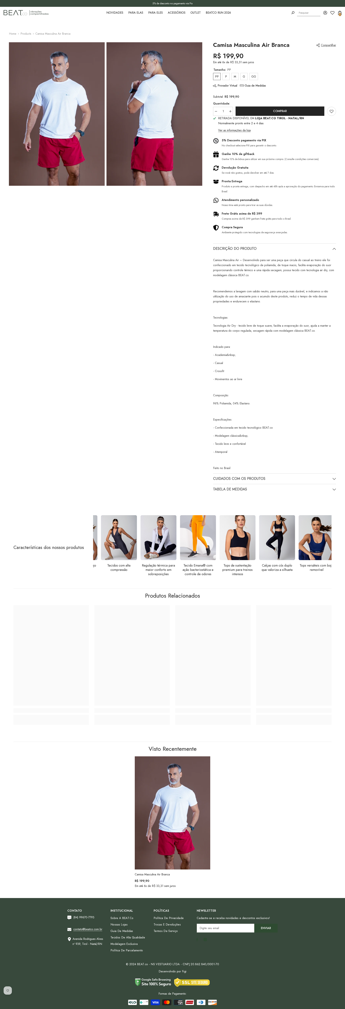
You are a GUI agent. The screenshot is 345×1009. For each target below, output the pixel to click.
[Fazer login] (325, 13)
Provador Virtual (227, 85)
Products (25, 34)
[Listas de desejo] (332, 13)
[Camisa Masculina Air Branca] (172, 812)
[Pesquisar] (293, 13)
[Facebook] (197, 939)
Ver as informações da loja (234, 130)
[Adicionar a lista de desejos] (331, 111)
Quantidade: (221, 103)
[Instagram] (205, 939)
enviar (266, 928)
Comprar (280, 111)
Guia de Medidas (255, 85)
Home (12, 34)
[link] (51, 710)
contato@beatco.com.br (87, 929)
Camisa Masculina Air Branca (152, 874)
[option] (172, 3)
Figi (184, 971)
